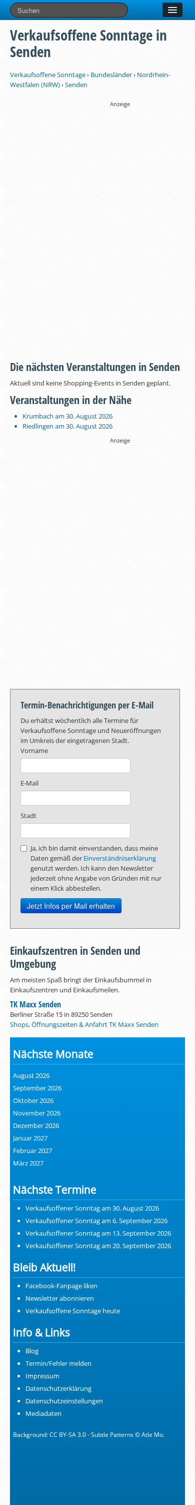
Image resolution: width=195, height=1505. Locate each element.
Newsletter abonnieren (60, 1298)
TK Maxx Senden (35, 1004)
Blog (32, 1350)
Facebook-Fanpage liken (62, 1285)
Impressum (43, 1375)
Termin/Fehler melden (59, 1363)
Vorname (34, 750)
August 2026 (31, 1075)
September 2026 (37, 1087)
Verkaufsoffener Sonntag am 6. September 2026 (97, 1220)
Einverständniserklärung (120, 858)
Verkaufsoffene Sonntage (48, 74)
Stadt (28, 815)
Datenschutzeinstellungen (64, 1400)
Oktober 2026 (33, 1100)
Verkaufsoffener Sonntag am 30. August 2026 (92, 1208)
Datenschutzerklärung (59, 1388)
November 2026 (36, 1112)
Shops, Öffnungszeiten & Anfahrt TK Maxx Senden (84, 1024)
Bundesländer (111, 74)
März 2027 (28, 1163)
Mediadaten (44, 1413)
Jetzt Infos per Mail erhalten (71, 906)
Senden (76, 84)
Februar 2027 (32, 1150)
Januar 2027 (30, 1138)
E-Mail (29, 783)
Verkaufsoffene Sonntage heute (73, 1310)
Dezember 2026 (36, 1125)
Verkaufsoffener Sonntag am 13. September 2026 (98, 1233)
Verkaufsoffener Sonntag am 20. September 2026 (98, 1245)
